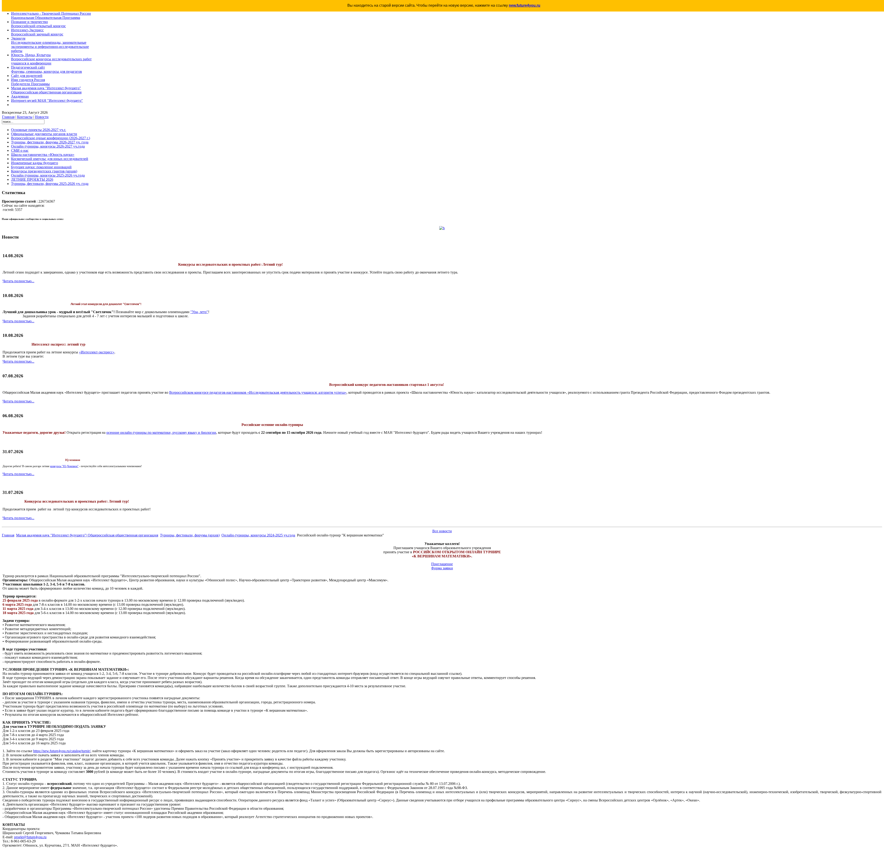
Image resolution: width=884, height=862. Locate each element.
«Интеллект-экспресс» (96, 352)
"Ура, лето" (199, 312)
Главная (8, 117)
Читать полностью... (18, 281)
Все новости (442, 531)
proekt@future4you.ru (30, 837)
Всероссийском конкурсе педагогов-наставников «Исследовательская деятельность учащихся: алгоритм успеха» (257, 392)
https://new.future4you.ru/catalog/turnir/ (61, 751)
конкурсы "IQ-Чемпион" (64, 466)
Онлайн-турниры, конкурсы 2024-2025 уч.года (258, 535)
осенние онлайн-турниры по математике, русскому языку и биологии (161, 432)
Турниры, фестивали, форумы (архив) (190, 535)
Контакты (24, 117)
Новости (42, 117)
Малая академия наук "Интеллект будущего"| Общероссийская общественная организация (87, 535)
